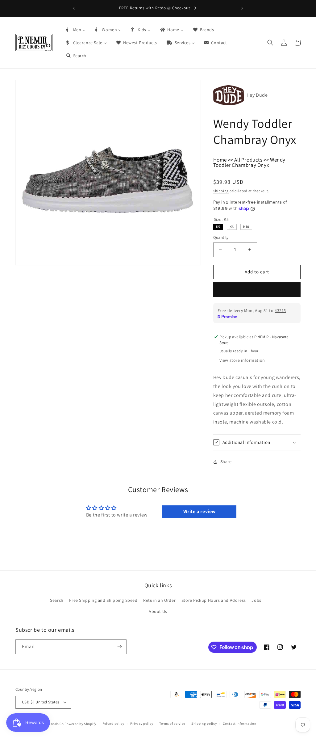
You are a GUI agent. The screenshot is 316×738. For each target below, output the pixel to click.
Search (57, 600)
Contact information (239, 723)
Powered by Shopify (80, 724)
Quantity (221, 237)
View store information (242, 360)
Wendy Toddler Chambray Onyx (249, 162)
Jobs (256, 600)
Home (220, 159)
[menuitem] (75, 29)
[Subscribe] (119, 646)
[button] (270, 42)
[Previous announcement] (74, 8)
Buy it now (256, 290)
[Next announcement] (242, 8)
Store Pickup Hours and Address (213, 600)
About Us (158, 611)
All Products (248, 159)
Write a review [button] (199, 511)
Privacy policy (141, 723)
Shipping (221, 190)
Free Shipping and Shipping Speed (103, 600)
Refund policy (113, 723)
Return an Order (159, 600)
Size (221, 219)
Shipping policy (204, 723)
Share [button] (226, 461)
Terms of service (172, 723)
